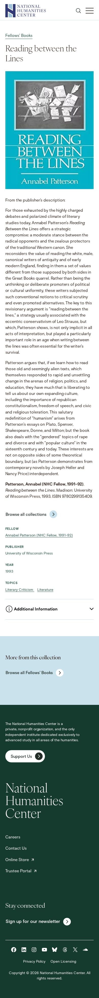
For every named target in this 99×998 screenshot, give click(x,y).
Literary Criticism (19, 590)
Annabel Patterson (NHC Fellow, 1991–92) (39, 535)
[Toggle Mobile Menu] (90, 11)
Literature (45, 590)
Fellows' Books (18, 36)
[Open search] (78, 11)
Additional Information (36, 609)
